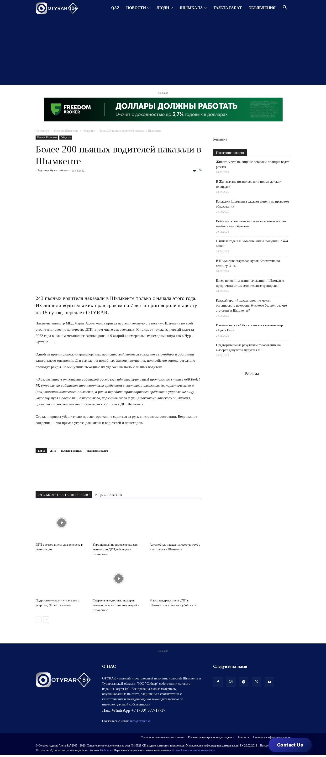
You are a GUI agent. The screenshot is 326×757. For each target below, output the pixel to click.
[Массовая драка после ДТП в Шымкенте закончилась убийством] (176, 578)
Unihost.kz (106, 750)
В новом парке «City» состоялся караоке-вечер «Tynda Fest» (249, 328)
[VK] (62, 471)
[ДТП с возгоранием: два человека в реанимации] (62, 523)
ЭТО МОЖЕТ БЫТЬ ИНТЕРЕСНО (63, 495)
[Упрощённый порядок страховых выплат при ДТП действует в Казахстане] (119, 523)
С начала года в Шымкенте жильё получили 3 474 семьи (252, 243)
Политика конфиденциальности (271, 737)
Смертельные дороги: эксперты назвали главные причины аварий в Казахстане (116, 605)
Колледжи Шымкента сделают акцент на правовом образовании (252, 204)
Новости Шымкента (66, 130)
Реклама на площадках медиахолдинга (211, 737)
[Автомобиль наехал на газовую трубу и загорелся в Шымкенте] (176, 523)
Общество (89, 130)
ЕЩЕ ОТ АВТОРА (108, 495)
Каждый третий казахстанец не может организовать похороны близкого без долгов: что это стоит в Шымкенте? (251, 305)
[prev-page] (39, 619)
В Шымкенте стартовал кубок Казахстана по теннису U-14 (248, 263)
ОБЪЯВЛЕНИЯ (262, 8)
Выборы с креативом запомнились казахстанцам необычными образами (251, 223)
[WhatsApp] (40, 471)
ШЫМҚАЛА (191, 8)
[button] (284, 8)
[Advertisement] (163, 51)
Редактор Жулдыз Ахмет (53, 170)
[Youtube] (269, 682)
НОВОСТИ (136, 8)
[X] (84, 471)
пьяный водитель (71, 450)
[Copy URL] (95, 471)
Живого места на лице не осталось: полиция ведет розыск (252, 164)
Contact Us (290, 745)
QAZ (115, 8)
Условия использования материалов (162, 737)
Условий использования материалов (193, 750)
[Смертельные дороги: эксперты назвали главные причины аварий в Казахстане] (119, 578)
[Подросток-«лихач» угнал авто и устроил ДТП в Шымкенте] (62, 578)
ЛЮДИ (163, 8)
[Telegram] (51, 471)
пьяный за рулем (97, 450)
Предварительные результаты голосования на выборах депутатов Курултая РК (248, 347)
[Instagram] (231, 682)
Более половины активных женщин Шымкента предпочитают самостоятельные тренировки (250, 283)
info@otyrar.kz (140, 721)
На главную (43, 130)
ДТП (53, 450)
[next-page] (46, 619)
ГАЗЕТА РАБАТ (228, 8)
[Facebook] (73, 471)
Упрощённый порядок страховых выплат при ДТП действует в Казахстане (115, 549)
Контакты (243, 737)
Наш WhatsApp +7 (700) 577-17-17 (133, 710)
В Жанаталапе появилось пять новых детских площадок (248, 184)
